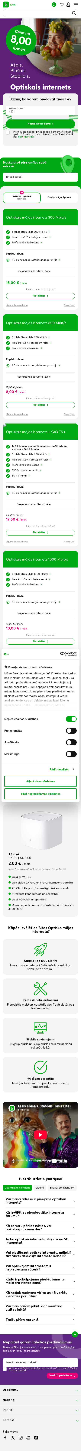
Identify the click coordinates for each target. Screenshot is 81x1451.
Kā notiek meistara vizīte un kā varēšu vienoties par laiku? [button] (36, 1294)
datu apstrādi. (26, 137)
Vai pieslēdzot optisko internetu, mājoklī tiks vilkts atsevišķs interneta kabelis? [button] (38, 1254)
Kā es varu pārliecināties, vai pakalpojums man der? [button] (28, 1227)
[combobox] (40, 177)
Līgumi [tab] (40, 1187)
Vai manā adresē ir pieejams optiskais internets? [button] (36, 1201)
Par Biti (8, 1410)
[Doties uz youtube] (28, 1438)
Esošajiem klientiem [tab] (62, 1187)
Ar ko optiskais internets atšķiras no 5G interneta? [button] (37, 1241)
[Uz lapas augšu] (75, 1334)
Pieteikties (39, 296)
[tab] (40, 1201)
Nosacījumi (69, 305)
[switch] (71, 731)
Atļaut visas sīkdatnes (40, 781)
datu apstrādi (19, 1370)
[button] (55, 4)
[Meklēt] (74, 13)
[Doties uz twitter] (13, 1438)
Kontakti (9, 1420)
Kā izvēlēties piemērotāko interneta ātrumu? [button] (35, 1214)
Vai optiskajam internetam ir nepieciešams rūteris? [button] (28, 1267)
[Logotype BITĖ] (9, 5)
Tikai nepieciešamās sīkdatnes (40, 793)
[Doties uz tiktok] (36, 1438)
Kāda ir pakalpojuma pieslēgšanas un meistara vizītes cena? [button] (35, 1281)
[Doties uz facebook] (5, 1438)
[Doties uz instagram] (20, 1438)
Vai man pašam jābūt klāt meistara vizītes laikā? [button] (34, 1308)
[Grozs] (61, 4)
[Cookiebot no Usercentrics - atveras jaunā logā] (60, 654)
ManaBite (68, 4)
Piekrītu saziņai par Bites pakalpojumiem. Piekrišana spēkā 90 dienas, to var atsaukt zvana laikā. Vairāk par (43, 134)
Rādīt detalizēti (60, 769)
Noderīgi (9, 1399)
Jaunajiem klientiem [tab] (17, 1187)
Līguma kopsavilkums (17, 305)
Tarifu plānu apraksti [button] (22, 1319)
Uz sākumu (10, 1389)
